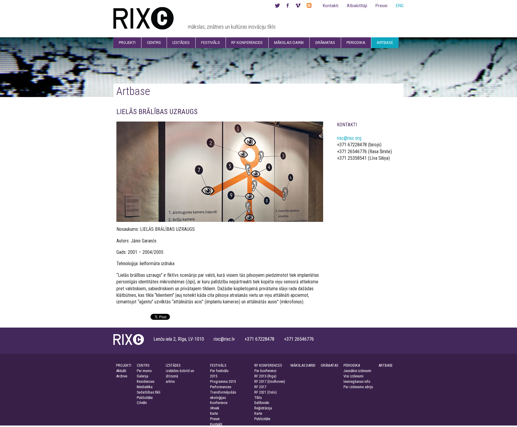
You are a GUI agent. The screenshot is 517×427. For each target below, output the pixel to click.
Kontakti (330, 5)
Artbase (385, 42)
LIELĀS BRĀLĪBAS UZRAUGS (156, 111)
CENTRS (143, 365)
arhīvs (170, 381)
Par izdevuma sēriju (358, 387)
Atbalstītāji (357, 5)
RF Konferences (247, 42)
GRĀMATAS (329, 365)
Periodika (355, 42)
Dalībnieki (261, 402)
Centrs (154, 42)
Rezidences (145, 381)
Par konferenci (265, 370)
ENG (400, 5)
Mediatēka (145, 387)
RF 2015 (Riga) (265, 376)
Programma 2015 (223, 381)
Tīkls (258, 397)
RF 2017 (260, 387)
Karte (214, 413)
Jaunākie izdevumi (357, 370)
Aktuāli (121, 370)
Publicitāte (145, 397)
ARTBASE (385, 365)
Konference (218, 402)
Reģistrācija (263, 408)
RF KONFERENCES (268, 365)
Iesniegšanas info (356, 381)
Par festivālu (219, 370)
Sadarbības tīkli (148, 392)
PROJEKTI (123, 365)
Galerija (142, 376)
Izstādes (181, 42)
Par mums (144, 370)
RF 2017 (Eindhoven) (269, 381)
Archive (121, 376)
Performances (220, 387)
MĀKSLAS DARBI (303, 365)
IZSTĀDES (173, 365)
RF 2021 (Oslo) (265, 392)
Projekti (127, 42)
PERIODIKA (351, 365)
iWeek (214, 408)
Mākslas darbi (289, 42)
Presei (381, 5)
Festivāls (210, 42)
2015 (213, 376)
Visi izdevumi (353, 376)
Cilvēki (142, 402)
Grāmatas (325, 42)
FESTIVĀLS (218, 365)
